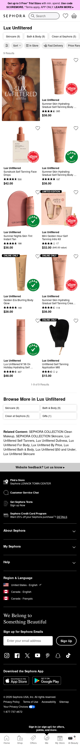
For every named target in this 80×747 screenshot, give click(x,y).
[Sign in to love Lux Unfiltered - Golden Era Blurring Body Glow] (38, 256)
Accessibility (49, 701)
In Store (33, 45)
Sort (15, 45)
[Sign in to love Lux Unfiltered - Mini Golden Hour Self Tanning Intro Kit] (76, 192)
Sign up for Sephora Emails (23, 632)
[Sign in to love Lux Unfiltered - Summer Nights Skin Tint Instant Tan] (38, 192)
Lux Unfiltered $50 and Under (56, 449)
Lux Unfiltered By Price (46, 445)
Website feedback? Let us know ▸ (40, 467)
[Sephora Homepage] (14, 16)
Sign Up (66, 641)
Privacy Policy (11, 701)
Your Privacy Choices (15, 706)
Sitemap (64, 701)
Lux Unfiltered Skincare (19, 454)
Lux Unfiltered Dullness (51, 440)
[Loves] (65, 16)
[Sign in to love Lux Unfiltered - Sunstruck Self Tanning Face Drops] (38, 128)
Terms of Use (30, 701)
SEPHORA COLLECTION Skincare (39, 436)
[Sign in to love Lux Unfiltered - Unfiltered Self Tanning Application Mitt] (76, 321)
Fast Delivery (55, 45)
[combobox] (44, 15)
